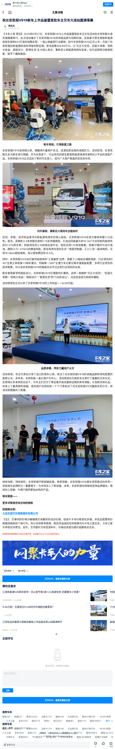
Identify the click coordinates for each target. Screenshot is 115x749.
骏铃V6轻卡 (95, 721)
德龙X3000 (31, 716)
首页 (4, 728)
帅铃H (47, 721)
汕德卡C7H (46, 716)
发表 (8, 690)
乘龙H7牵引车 (89, 716)
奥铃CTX (36, 721)
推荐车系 (7, 712)
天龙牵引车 (73, 716)
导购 (11, 728)
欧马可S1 (57, 721)
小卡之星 (10, 721)
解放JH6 (60, 716)
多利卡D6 (23, 721)
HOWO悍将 (105, 716)
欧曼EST (18, 716)
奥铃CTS (82, 721)
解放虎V (70, 721)
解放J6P (6, 716)
